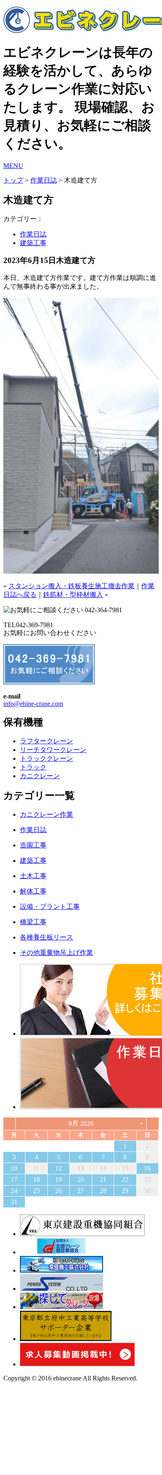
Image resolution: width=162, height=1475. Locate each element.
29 (125, 1190)
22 (125, 1179)
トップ (13, 180)
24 (14, 1190)
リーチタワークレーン (53, 749)
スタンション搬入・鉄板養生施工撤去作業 (71, 585)
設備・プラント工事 (50, 906)
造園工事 (33, 845)
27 (80, 1190)
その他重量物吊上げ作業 (56, 952)
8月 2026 (81, 1123)
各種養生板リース (46, 937)
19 (58, 1179)
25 (36, 1190)
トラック (33, 767)
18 (36, 1179)
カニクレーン (40, 775)
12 (58, 1168)
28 (103, 1190)
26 (58, 1190)
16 (147, 1168)
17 (14, 1179)
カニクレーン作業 (46, 814)
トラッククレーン (46, 758)
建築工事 (33, 242)
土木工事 (33, 875)
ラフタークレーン (46, 741)
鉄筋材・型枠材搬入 (73, 594)
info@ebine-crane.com (33, 703)
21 (103, 1179)
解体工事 (33, 891)
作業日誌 (43, 180)
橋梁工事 (33, 921)
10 (14, 1168)
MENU (13, 165)
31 (14, 1201)
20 (80, 1179)
